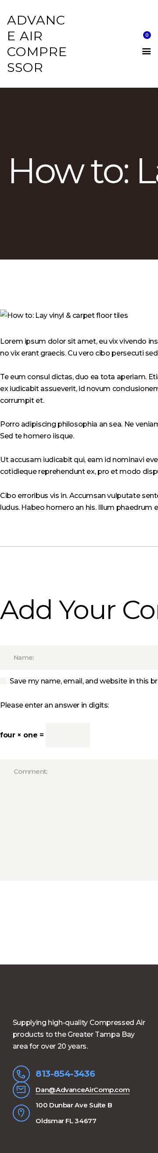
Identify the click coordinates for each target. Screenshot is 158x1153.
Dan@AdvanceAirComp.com (82, 1089)
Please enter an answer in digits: (54, 705)
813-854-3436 (65, 1073)
